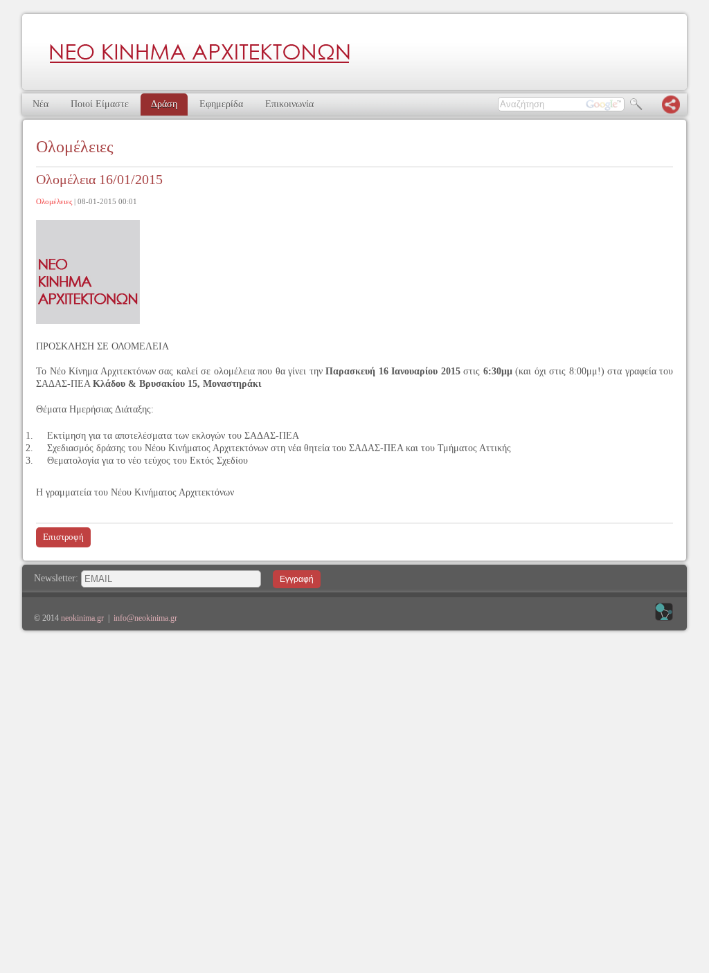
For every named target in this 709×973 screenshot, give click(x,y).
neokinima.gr (82, 618)
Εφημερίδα (221, 104)
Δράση (164, 104)
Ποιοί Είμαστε (100, 104)
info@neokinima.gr (145, 618)
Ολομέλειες (54, 201)
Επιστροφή (63, 536)
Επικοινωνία (289, 104)
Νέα (40, 104)
